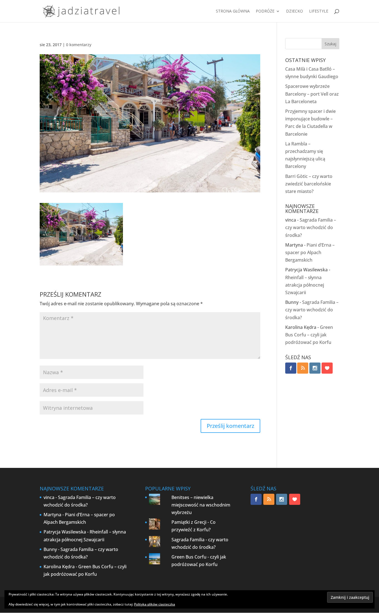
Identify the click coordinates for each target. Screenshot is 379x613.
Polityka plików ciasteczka (154, 604)
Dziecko (294, 11)
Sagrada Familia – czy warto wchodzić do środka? (310, 227)
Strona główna (233, 11)
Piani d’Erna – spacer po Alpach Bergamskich (310, 252)
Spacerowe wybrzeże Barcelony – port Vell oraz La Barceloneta (312, 93)
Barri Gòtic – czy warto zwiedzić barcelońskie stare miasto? (308, 183)
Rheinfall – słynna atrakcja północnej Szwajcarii (304, 285)
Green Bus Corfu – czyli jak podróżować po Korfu (309, 334)
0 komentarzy (78, 44)
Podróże (265, 11)
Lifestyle (318, 11)
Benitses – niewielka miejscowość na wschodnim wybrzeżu (200, 504)
